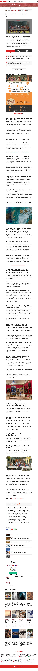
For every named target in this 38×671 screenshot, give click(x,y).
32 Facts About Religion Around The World (17, 545)
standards (10, 516)
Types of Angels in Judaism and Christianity (18, 552)
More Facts (32, 655)
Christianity (15, 37)
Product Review (22, 654)
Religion (7, 13)
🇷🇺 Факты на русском (13, 662)
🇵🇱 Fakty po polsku (27, 661)
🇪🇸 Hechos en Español (22, 656)
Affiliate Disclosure (4, 655)
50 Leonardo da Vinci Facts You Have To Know (15, 604)
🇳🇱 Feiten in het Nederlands (17, 661)
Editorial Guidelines (29, 10)
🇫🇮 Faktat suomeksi (4, 659)
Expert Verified (21, 10)
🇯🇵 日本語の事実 (16, 660)
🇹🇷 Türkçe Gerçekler (33, 662)
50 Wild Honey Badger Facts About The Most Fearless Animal (22, 643)
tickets (26, 359)
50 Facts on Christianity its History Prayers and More (19, 538)
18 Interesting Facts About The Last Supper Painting (8, 605)
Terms (14, 655)
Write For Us (35, 654)
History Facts (19, 13)
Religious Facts (25, 13)
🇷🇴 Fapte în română (4, 662)
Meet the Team (15, 654)
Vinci (10, 56)
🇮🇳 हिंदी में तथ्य (31, 659)
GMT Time (8, 580)
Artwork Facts (12, 13)
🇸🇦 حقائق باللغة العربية (12, 659)
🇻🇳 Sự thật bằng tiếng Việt (23, 662)
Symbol (7, 578)
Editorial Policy (8, 654)
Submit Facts (26, 655)
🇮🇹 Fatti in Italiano (31, 656)
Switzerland (26, 338)
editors (9, 517)
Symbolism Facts (9, 16)
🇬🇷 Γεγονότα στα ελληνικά (22, 659)
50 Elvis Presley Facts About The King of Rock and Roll (29, 642)
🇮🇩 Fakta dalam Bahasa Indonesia (6, 660)
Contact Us (29, 654)
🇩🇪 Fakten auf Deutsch (5, 656)
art (21, 196)
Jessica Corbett (13, 10)
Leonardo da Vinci (22, 40)
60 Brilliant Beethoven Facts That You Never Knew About (29, 623)
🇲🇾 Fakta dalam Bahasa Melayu (6, 661)
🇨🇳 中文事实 (3, 664)
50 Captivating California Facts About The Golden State (8, 624)
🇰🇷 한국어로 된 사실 (24, 660)
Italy (22, 148)
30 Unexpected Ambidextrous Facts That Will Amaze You (22, 624)
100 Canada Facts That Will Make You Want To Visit (15, 643)
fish (11, 312)
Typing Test (8, 583)
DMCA (10, 655)
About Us (2, 654)
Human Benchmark (9, 585)
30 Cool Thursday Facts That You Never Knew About (14, 624)
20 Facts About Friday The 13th (22, 604)
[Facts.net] (5, 1)
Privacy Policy (19, 655)
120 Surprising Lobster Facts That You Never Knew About (8, 643)
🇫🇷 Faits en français (14, 656)
